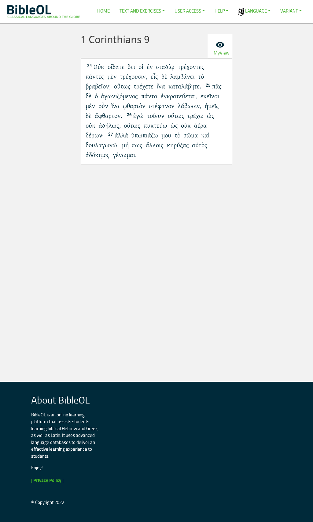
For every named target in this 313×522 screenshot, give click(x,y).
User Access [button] (188, 10)
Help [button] (220, 10)
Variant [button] (289, 10)
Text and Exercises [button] (140, 10)
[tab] (220, 46)
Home (103, 10)
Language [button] (255, 10)
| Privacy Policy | (47, 480)
